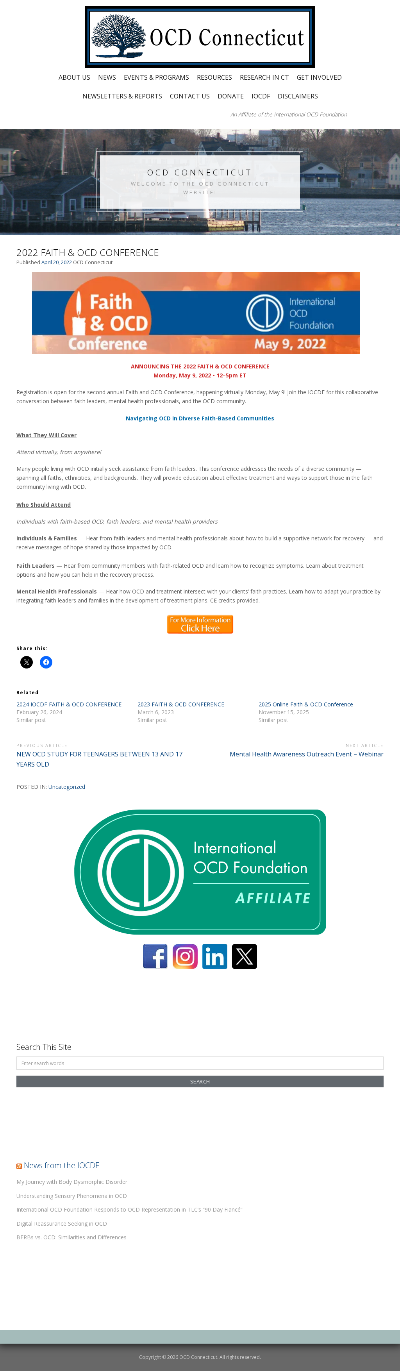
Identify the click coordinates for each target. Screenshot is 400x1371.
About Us (74, 77)
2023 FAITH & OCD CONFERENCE (181, 704)
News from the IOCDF (61, 1165)
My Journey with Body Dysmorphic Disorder (71, 1181)
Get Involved (319, 77)
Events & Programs (156, 77)
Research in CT (264, 77)
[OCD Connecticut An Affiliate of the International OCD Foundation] (200, 36)
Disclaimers (298, 96)
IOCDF (261, 96)
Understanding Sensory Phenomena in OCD (71, 1195)
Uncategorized (66, 786)
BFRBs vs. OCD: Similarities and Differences (71, 1237)
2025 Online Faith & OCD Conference (306, 704)
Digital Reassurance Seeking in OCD (61, 1223)
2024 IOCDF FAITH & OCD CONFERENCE (68, 704)
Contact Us (190, 96)
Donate (231, 96)
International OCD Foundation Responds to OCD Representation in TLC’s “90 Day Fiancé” (129, 1209)
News (107, 77)
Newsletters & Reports (122, 96)
